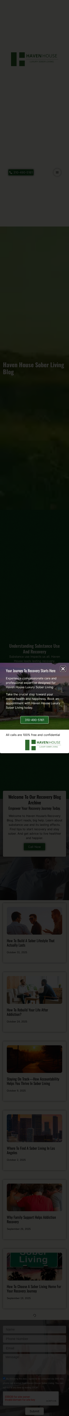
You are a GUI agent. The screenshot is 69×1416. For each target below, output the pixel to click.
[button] (63, 668)
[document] (34, 708)
